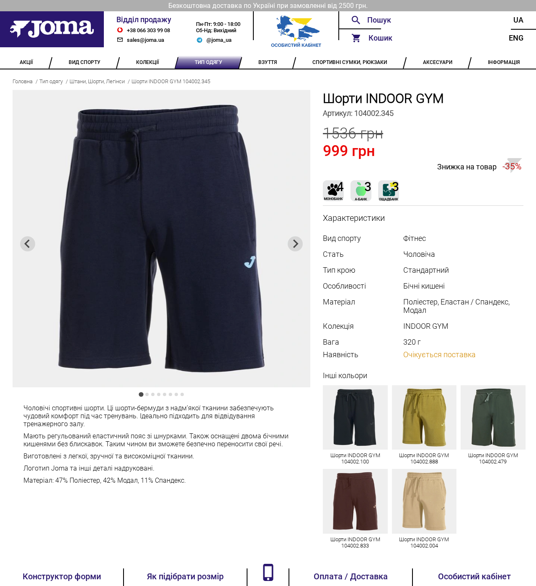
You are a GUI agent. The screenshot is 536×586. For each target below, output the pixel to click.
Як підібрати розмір (185, 576)
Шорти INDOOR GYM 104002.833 (355, 542)
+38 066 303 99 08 (148, 30)
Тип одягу (51, 81)
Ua (518, 20)
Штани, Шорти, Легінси (97, 81)
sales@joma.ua (145, 40)
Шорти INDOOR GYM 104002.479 (493, 458)
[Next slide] (295, 243)
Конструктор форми (62, 576)
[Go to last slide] (27, 243)
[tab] (141, 394)
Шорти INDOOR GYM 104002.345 (170, 81)
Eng (516, 38)
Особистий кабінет (474, 576)
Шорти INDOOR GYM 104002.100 (355, 458)
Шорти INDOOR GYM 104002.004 (424, 542)
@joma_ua (219, 40)
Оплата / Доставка (351, 576)
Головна (23, 81)
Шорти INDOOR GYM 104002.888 (424, 458)
